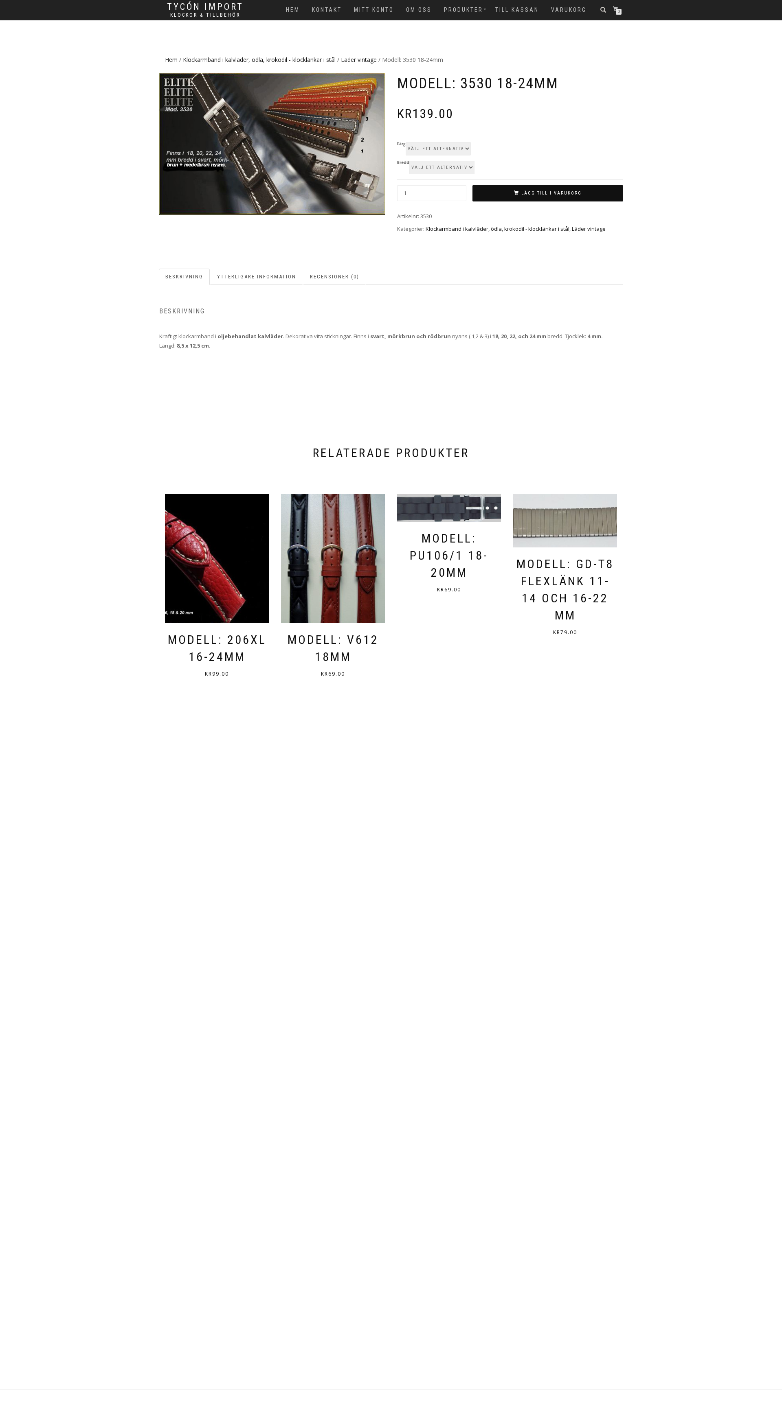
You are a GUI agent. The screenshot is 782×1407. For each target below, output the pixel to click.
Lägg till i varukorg (551, 193)
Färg (401, 144)
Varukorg (568, 10)
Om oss (419, 10)
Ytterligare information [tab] (256, 277)
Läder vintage (359, 59)
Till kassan (517, 10)
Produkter (463, 10)
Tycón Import (205, 7)
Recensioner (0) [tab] (334, 277)
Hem (293, 10)
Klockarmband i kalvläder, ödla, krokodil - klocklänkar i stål (259, 59)
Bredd (403, 163)
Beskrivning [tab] (184, 277)
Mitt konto (374, 10)
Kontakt (327, 10)
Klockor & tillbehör (205, 15)
